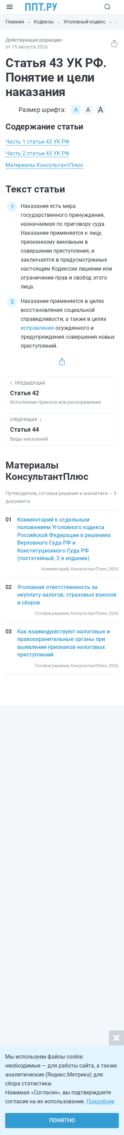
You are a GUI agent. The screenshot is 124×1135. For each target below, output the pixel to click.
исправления (37, 328)
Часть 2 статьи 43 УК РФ (37, 153)
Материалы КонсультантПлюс (44, 165)
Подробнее (100, 1101)
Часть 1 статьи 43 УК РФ (37, 141)
